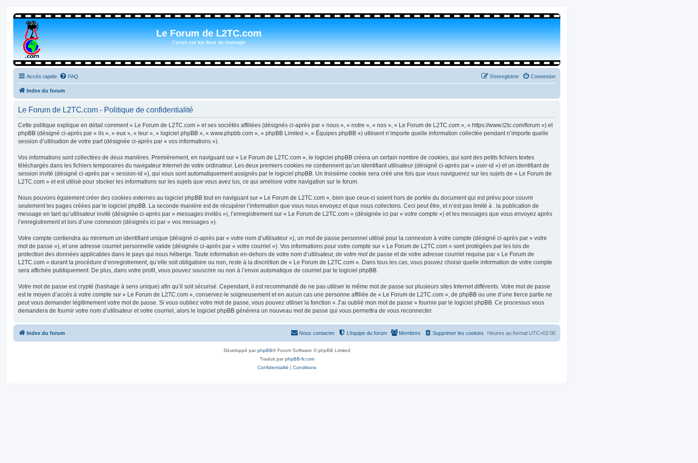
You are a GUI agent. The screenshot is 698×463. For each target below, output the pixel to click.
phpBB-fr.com (299, 358)
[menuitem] (68, 76)
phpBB (265, 350)
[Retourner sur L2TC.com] (32, 37)
